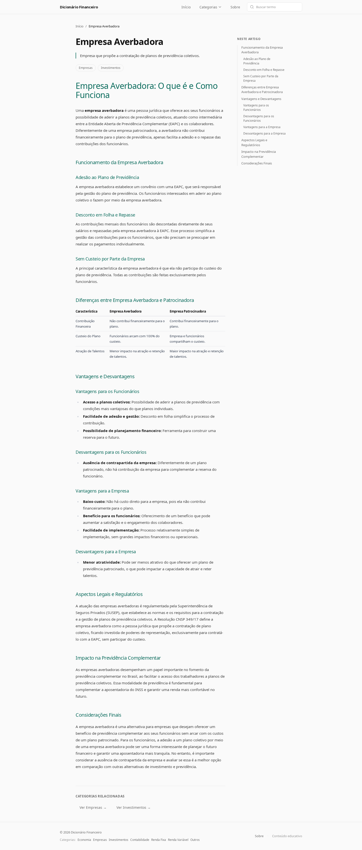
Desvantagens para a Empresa (106, 551)
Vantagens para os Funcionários (107, 391)
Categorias (208, 7)
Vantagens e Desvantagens (105, 376)
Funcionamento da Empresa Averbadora (119, 162)
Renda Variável (178, 840)
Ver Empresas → (93, 807)
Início (186, 7)
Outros (195, 840)
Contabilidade (139, 840)
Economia (84, 840)
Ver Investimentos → (133, 807)
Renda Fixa (158, 840)
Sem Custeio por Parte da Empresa (110, 259)
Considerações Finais (98, 715)
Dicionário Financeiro (79, 6)
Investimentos (110, 68)
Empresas (86, 68)
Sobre (235, 7)
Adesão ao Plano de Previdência (107, 177)
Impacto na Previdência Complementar (118, 657)
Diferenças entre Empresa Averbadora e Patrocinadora (135, 300)
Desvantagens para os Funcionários (111, 452)
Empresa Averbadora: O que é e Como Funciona (146, 90)
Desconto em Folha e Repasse (105, 215)
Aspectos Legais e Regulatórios (109, 594)
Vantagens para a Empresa (102, 491)
